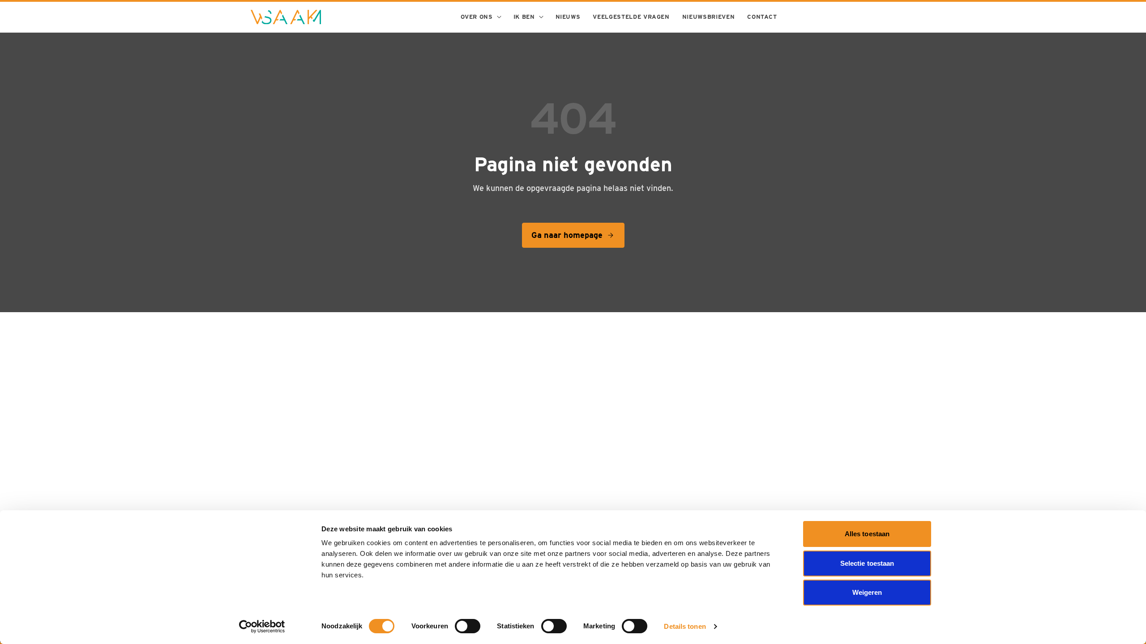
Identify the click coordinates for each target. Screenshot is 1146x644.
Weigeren (867, 592)
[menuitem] (480, 17)
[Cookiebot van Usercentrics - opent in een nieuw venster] (262, 626)
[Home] (286, 17)
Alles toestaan (867, 534)
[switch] (467, 626)
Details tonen (685, 626)
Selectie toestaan (867, 563)
